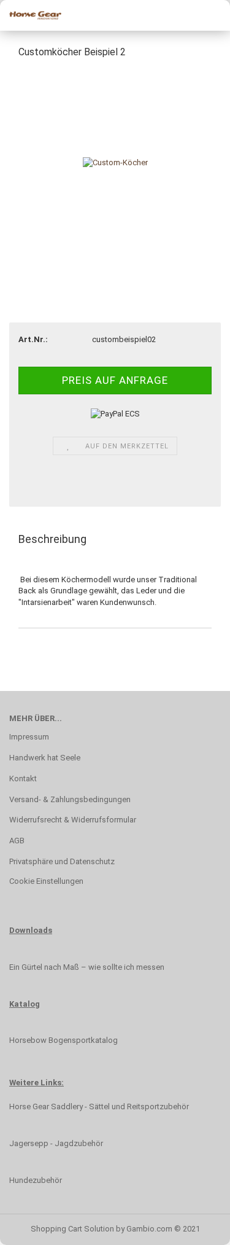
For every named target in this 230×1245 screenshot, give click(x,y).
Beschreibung (52, 539)
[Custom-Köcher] (115, 161)
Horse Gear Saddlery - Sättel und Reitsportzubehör (99, 1106)
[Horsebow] (30, 15)
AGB (17, 840)
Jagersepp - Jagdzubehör (56, 1143)
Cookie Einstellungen (46, 881)
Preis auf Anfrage (115, 380)
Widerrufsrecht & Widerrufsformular (72, 819)
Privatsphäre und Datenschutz (62, 861)
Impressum (29, 736)
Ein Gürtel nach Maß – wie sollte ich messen (86, 967)
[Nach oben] (33, 1227)
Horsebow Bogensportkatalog (63, 1040)
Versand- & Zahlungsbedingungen (70, 799)
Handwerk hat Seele (44, 757)
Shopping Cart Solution (72, 1228)
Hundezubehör (35, 1180)
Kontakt (23, 778)
